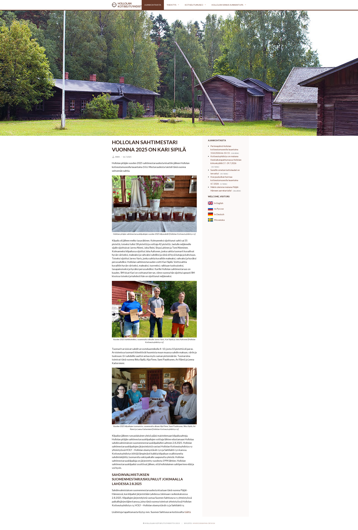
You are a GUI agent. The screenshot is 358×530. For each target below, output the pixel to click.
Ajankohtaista (152, 5)
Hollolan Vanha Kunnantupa (227, 5)
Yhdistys (171, 5)
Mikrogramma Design (204, 523)
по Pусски (219, 208)
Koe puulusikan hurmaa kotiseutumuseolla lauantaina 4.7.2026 (224, 180)
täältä (187, 512)
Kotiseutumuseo (194, 5)
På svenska (219, 220)
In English (218, 203)
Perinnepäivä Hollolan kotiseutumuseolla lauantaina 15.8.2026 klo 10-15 (224, 149)
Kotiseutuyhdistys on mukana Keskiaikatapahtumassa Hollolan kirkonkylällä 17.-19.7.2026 (225, 159)
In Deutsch (219, 214)
